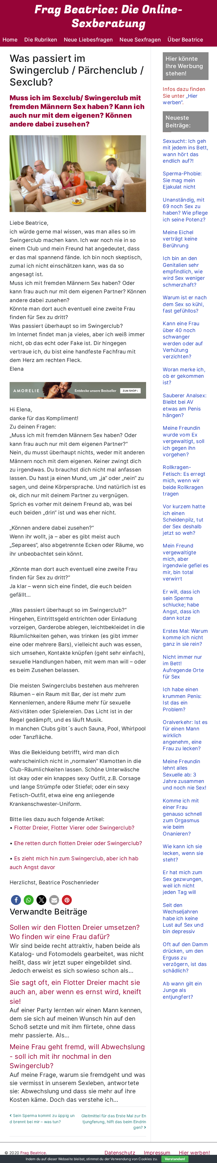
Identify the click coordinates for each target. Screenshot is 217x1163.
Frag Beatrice (33, 1152)
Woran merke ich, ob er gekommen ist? (184, 376)
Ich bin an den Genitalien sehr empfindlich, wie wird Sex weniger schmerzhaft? (184, 271)
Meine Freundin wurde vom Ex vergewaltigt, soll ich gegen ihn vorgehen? (183, 441)
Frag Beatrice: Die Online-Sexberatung (108, 16)
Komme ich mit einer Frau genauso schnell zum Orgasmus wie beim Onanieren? (182, 817)
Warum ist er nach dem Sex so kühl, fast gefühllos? (185, 304)
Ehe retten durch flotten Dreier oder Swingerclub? (78, 843)
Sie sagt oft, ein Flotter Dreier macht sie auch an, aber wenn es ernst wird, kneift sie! (76, 991)
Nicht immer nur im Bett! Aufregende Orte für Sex (183, 667)
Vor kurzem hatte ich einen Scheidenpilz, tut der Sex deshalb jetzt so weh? (184, 519)
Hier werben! (194, 1153)
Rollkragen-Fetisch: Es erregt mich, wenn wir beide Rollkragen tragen (184, 480)
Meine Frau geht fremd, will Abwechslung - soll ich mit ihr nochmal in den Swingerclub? (77, 1056)
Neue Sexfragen (140, 39)
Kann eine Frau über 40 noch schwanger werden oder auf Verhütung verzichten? (183, 339)
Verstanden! (175, 1159)
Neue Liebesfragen (88, 39)
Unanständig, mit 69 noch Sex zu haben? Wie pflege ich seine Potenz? (185, 209)
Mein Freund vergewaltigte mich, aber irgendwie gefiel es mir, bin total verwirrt (185, 562)
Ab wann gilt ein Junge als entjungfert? (182, 990)
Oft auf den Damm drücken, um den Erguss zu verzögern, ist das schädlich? (185, 957)
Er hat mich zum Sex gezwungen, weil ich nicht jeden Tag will (183, 882)
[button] (16, 900)
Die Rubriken (40, 39)
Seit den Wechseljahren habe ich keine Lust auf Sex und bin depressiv (183, 918)
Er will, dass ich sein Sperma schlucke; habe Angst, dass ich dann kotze (181, 605)
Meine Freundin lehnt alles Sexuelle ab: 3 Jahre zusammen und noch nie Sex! (184, 774)
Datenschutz (120, 1153)
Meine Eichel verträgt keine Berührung (180, 238)
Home (10, 39)
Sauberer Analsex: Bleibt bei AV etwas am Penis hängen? (184, 405)
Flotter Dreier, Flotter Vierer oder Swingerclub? (74, 827)
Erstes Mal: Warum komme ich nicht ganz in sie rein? (185, 637)
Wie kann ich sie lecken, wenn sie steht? (183, 853)
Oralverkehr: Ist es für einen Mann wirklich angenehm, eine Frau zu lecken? (185, 735)
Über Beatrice (185, 39)
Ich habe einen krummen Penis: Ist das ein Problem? (182, 699)
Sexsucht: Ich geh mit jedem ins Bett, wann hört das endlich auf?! (185, 151)
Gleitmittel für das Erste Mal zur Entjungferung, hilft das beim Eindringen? (113, 1121)
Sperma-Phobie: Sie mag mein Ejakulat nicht (182, 180)
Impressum (157, 1153)
